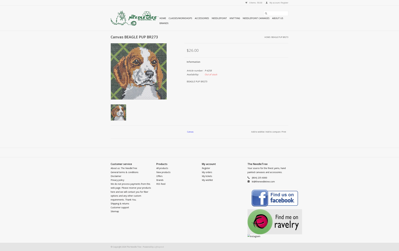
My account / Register (278, 2)
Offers (159, 176)
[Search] (265, 13)
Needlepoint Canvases (256, 18)
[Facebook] (268, 198)
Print (284, 131)
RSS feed (160, 183)
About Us (277, 18)
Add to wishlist (257, 131)
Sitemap (115, 211)
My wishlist (207, 180)
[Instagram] (268, 236)
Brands (163, 23)
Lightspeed (159, 247)
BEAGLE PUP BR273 (280, 37)
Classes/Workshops (180, 18)
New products (163, 172)
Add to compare (273, 131)
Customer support (120, 207)
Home (162, 18)
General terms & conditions (124, 172)
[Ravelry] (268, 221)
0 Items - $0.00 (256, 2)
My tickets (207, 176)
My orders (207, 172)
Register (206, 168)
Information (193, 61)
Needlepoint (219, 18)
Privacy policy (117, 180)
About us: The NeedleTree (124, 168)
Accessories (202, 18)
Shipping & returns (120, 203)
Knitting (235, 18)
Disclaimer (116, 176)
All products (162, 168)
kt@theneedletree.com (263, 181)
